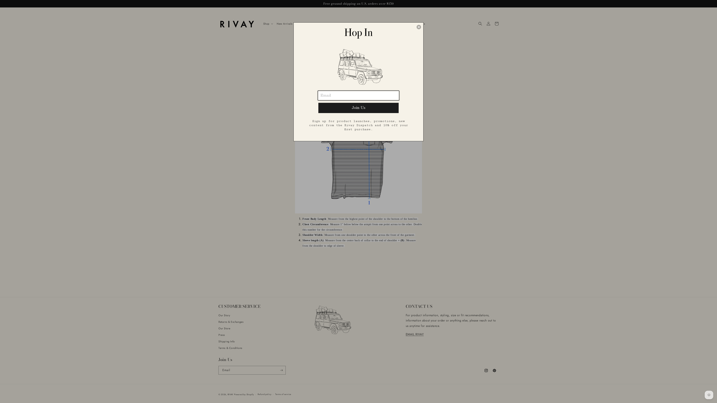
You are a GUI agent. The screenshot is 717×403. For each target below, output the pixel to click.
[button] (419, 27)
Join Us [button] (358, 108)
